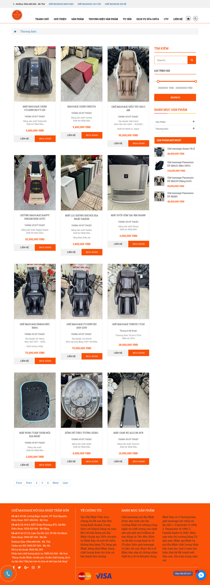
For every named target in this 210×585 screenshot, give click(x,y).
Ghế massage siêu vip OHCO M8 (128, 108)
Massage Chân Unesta (81, 106)
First (19, 482)
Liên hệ (178, 19)
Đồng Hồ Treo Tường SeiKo (81, 432)
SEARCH (175, 97)
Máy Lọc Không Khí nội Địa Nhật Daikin (81, 217)
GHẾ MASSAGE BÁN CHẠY (61, 4)
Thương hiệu (28, 31)
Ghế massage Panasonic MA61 (35, 326)
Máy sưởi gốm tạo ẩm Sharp (128, 215)
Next (56, 482)
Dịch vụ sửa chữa (147, 19)
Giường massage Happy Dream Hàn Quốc (35, 217)
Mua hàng (45, 138)
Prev (29, 482)
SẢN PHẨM (77, 19)
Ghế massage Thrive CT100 (128, 324)
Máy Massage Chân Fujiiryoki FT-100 (35, 108)
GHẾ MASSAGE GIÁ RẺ (115, 4)
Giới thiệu (60, 19)
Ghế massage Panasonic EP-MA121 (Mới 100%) (180, 164)
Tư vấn (127, 19)
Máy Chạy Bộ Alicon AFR (128, 432)
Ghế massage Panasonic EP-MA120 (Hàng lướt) (180, 179)
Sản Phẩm (161, 121)
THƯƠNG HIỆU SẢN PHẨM (103, 19)
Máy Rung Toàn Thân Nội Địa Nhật (34, 434)
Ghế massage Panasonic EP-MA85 (180, 194)
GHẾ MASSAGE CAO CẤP (89, 4)
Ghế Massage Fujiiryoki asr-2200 (81, 326)
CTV (166, 19)
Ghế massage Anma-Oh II (181, 148)
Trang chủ (42, 19)
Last (65, 482)
